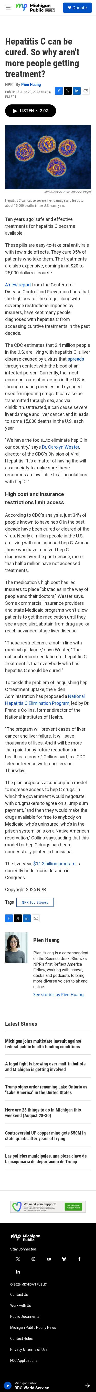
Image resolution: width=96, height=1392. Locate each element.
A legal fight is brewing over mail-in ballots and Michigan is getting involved (45, 1066)
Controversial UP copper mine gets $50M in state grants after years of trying (45, 1135)
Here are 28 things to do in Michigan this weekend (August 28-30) (43, 1112)
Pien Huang (31, 84)
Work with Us (20, 1306)
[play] (8, 1385)
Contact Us (19, 1295)
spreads (76, 359)
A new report (18, 284)
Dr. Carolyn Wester (60, 447)
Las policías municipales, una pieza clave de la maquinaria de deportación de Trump (46, 1158)
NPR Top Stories (35, 902)
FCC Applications (23, 1361)
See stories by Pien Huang (58, 994)
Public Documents (24, 1317)
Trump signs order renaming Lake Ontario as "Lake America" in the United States (46, 1089)
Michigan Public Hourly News (33, 1328)
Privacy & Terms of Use (29, 1350)
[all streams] (89, 1385)
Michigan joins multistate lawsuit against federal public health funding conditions (43, 1043)
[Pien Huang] (16, 947)
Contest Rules (21, 1339)
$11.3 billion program (54, 863)
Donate (79, 7)
